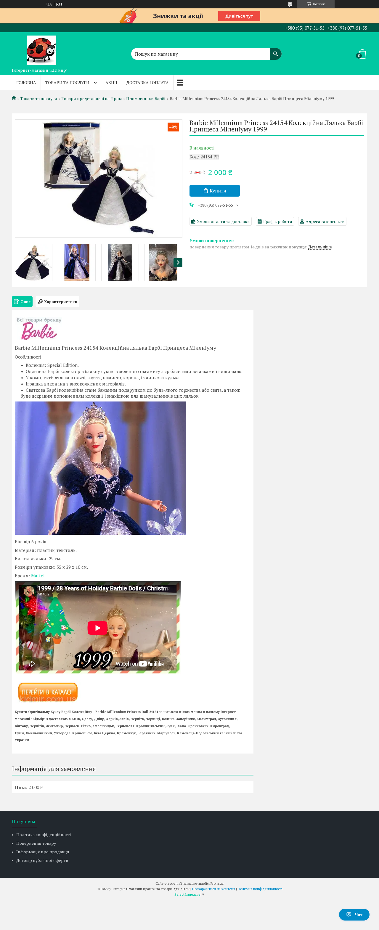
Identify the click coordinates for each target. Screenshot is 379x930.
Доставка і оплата (147, 82)
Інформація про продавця (42, 851)
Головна (26, 82)
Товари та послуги (67, 82)
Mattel (38, 576)
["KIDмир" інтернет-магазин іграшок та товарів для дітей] (41, 48)
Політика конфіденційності (43, 834)
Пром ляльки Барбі (145, 98)
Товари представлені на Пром (92, 98)
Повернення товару (36, 843)
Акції (111, 82)
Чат (358, 914)
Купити (218, 190)
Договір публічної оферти (42, 860)
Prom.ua (217, 883)
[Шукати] (276, 51)
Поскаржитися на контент (213, 888)
